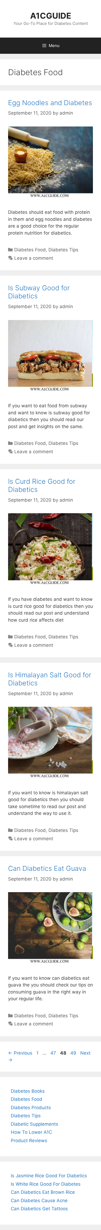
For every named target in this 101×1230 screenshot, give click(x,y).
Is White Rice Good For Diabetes (46, 1184)
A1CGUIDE (50, 16)
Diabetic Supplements (34, 1124)
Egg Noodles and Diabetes (50, 103)
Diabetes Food (30, 249)
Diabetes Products (31, 1107)
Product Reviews (29, 1140)
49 (74, 1053)
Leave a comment (33, 258)
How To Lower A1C (31, 1132)
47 (53, 1053)
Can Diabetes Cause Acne (39, 1200)
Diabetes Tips (63, 249)
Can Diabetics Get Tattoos (39, 1208)
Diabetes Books (28, 1091)
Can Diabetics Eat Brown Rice (43, 1192)
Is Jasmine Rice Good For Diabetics (49, 1175)
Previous (20, 1053)
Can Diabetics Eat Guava (47, 868)
